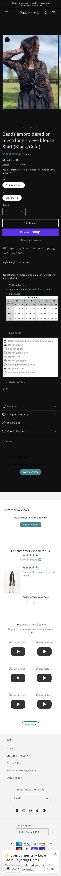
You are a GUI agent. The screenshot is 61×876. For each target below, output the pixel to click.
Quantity (6, 205)
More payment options (30, 240)
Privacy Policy (14, 763)
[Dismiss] (55, 854)
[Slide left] (23, 127)
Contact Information (17, 755)
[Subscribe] (46, 798)
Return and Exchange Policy (21, 770)
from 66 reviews (28, 559)
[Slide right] (37, 127)
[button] (6, 12)
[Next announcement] (55, 4)
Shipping (5, 164)
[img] (30, 555)
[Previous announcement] (6, 4)
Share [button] (9, 441)
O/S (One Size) (13, 185)
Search (10, 748)
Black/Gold (12, 197)
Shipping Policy (15, 777)
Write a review (30, 472)
